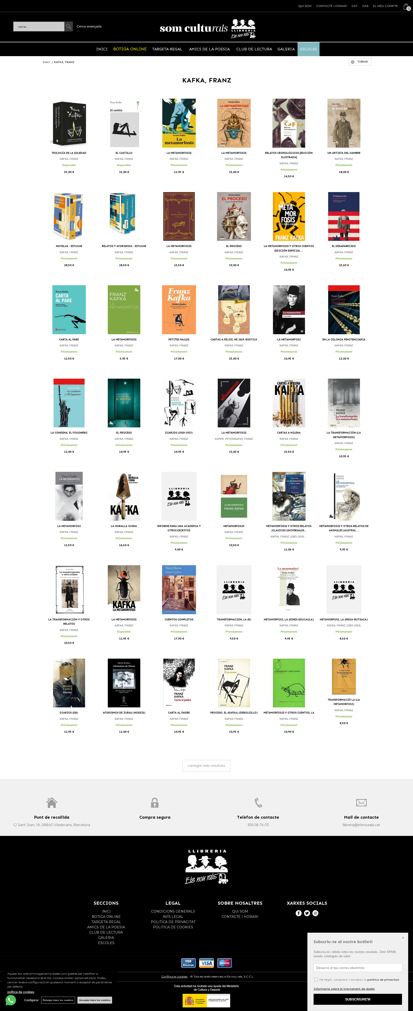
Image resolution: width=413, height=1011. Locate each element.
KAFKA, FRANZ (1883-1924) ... (289, 536)
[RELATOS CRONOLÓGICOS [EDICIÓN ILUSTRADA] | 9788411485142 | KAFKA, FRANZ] (289, 123)
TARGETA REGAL (168, 49)
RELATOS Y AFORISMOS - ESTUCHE (124, 246)
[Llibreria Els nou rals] (207, 28)
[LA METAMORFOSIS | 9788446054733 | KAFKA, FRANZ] (234, 123)
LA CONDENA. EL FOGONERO (69, 432)
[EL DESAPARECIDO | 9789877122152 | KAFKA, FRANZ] (344, 216)
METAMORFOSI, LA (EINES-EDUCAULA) (289, 619)
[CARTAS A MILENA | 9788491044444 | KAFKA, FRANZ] (289, 403)
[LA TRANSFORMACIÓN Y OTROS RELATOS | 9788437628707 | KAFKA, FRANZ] (69, 589)
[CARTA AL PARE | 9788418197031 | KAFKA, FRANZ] (69, 309)
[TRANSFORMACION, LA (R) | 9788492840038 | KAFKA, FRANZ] (234, 589)
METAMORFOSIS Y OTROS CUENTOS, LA (289, 712)
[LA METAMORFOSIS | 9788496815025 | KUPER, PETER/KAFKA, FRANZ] (234, 403)
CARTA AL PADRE (179, 712)
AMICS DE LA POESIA (209, 49)
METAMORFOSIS (233, 526)
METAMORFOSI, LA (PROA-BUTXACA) (344, 619)
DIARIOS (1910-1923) (179, 432)
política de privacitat (383, 979)
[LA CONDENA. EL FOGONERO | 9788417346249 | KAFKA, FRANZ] (69, 403)
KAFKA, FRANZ (69, 158)
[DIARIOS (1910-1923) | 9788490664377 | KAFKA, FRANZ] (179, 403)
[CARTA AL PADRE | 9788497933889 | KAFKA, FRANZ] (179, 683)
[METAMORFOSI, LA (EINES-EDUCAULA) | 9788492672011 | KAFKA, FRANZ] (289, 589)
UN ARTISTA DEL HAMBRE (343, 153)
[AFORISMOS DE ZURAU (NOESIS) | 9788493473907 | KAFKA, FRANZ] (124, 683)
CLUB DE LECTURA (253, 49)
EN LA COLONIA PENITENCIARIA (343, 339)
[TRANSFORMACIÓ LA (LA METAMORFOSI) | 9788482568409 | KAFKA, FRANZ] (344, 676)
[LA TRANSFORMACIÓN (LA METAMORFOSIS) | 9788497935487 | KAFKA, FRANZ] (344, 403)
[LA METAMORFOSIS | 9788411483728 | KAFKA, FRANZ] (179, 216)
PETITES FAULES (178, 339)
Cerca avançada (89, 26)
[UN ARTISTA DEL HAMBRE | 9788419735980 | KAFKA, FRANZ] (344, 123)
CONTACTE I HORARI (331, 6)
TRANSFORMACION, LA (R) (234, 619)
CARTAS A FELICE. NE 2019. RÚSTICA (234, 339)
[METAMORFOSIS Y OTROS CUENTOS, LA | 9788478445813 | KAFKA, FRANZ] (289, 683)
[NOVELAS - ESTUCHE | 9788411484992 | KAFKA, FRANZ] (69, 216)
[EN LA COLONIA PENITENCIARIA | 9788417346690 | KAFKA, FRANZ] (344, 309)
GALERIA (286, 49)
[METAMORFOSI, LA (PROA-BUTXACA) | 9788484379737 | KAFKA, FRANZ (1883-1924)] (344, 589)
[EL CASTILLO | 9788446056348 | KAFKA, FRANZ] (124, 123)
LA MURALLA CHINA (124, 526)
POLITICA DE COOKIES (173, 927)
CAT (355, 6)
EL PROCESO (234, 246)
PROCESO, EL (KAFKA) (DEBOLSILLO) (234, 712)
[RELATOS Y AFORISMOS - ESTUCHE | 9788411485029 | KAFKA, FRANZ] (124, 216)
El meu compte (385, 6)
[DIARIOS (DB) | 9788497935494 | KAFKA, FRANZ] (69, 683)
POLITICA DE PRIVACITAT (173, 922)
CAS (365, 6)
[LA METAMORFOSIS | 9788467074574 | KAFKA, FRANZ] (179, 123)
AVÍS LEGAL (173, 916)
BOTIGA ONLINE (130, 49)
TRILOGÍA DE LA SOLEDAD (69, 153)
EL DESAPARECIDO (344, 246)
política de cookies (20, 992)
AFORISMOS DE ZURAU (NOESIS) (124, 712)
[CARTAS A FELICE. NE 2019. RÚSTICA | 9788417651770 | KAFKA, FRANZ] (234, 309)
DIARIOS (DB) (69, 712)
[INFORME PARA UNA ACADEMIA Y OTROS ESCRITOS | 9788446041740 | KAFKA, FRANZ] (179, 496)
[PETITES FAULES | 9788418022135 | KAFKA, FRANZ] (179, 309)
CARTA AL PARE (69, 339)
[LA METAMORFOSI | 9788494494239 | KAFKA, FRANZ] (69, 496)
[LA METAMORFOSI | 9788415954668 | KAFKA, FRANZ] (289, 309)
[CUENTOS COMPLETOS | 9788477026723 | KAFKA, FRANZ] (179, 589)
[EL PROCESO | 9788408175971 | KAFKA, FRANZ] (124, 403)
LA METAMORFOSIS (179, 153)
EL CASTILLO (124, 153)
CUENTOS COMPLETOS (179, 619)
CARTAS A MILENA (289, 432)
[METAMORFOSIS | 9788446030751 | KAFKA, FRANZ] (234, 496)
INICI (102, 49)
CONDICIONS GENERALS (173, 911)
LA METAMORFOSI (289, 339)
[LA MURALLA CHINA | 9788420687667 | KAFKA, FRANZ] (124, 496)
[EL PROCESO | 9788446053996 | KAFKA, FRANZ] (234, 216)
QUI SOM (304, 6)
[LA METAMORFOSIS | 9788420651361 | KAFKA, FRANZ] (124, 589)
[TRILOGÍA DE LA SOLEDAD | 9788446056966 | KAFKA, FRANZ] (69, 123)
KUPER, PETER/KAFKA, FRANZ (234, 438)
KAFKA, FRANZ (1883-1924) (344, 625)
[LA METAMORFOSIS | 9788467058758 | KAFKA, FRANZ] (124, 309)
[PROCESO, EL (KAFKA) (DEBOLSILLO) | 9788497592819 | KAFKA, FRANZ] (234, 683)
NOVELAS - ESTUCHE (69, 246)
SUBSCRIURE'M (357, 999)
